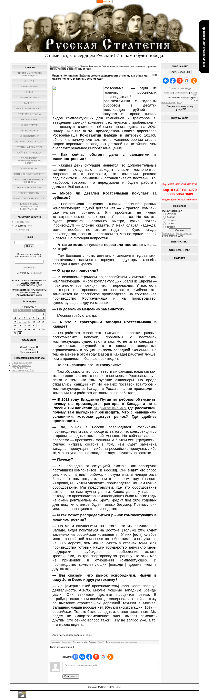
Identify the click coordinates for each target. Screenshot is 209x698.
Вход (179, 102)
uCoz (118, 687)
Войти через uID (180, 71)
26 (29, 329)
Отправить (70, 676)
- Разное (18, 229)
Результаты (168, 233)
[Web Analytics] (104, 2)
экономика (115, 642)
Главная (54, 66)
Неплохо (171, 220)
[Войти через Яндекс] (96, 657)
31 (20, 333)
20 (34, 325)
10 (20, 321)
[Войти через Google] (103, 657)
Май (70, 66)
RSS (195, 95)
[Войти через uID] (75, 657)
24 (20, 329)
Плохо (170, 223)
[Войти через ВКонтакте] (82, 657)
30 (15, 333)
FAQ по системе (20, 368)
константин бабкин (129, 642)
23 (15, 329)
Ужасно (171, 227)
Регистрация (168, 102)
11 (24, 321)
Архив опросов (183, 233)
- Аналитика (20, 226)
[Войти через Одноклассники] (110, 657)
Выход (193, 92)
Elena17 (101, 642)
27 (34, 329)
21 (38, 325)
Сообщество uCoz (21, 365)
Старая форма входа (180, 88)
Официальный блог (22, 363)
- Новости (19, 222)
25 (24, 329)
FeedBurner (36, 273)
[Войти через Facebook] (89, 657)
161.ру (87, 635)
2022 (63, 66)
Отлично (171, 213)
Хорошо (171, 217)
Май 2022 (29, 307)
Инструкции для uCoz (23, 370)
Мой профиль (182, 92)
